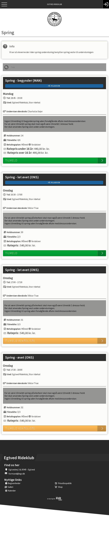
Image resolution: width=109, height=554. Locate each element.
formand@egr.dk (17, 473)
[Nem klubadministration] (54, 500)
